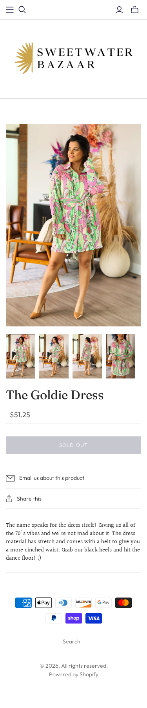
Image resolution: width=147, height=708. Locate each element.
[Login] (119, 9)
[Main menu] (10, 10)
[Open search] (22, 10)
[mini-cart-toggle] (134, 9)
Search (71, 641)
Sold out (73, 445)
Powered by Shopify (73, 674)
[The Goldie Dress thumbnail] (20, 356)
